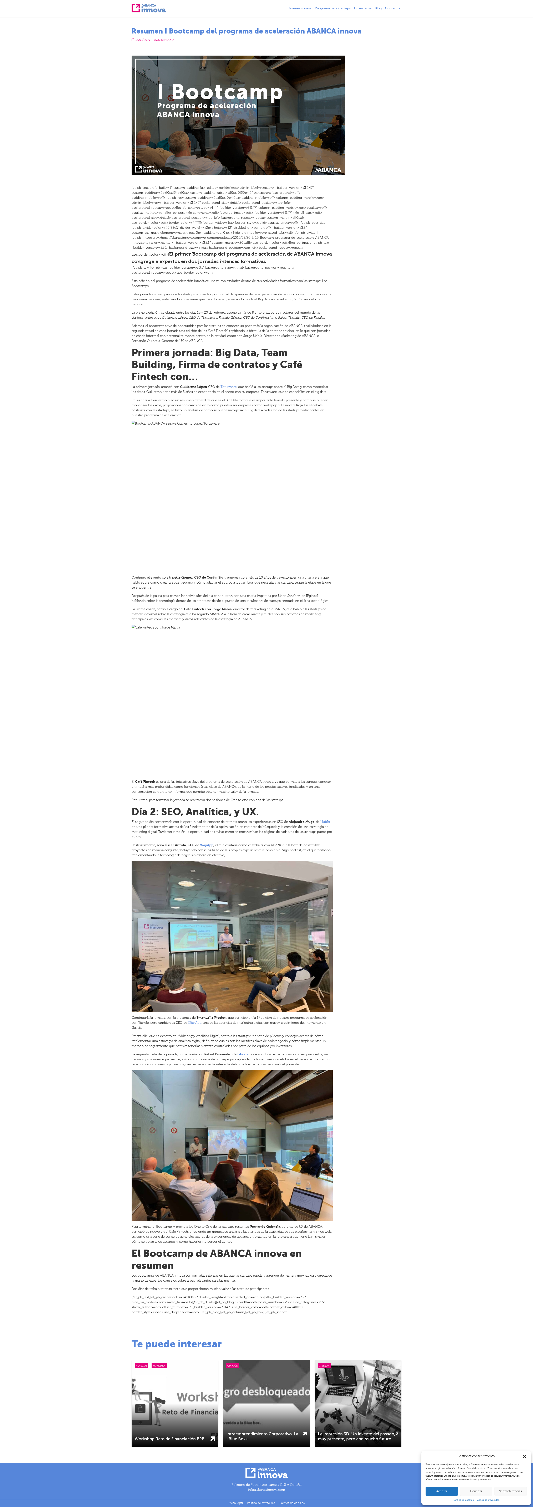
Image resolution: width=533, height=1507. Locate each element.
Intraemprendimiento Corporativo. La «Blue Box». (262, 1436)
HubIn (325, 822)
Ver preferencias (510, 1491)
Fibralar (243, 1054)
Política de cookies (463, 1499)
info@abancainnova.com (266, 1490)
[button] (525, 1456)
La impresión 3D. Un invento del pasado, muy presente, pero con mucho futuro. (356, 1436)
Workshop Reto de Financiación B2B (169, 1438)
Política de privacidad (487, 1499)
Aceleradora (164, 40)
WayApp (206, 845)
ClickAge (194, 1023)
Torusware (228, 387)
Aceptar (441, 1491)
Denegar (476, 1491)
